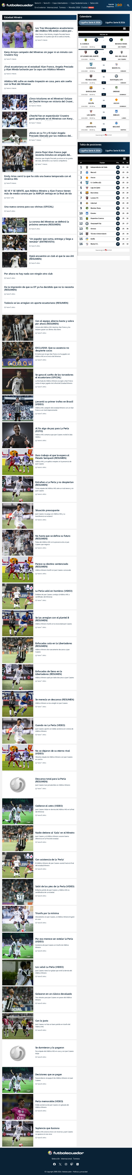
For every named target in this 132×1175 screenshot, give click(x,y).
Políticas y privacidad (80, 1172)
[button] (38, 3)
